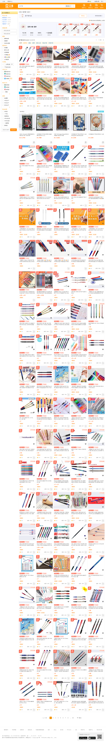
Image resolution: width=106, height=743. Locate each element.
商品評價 (44, 43)
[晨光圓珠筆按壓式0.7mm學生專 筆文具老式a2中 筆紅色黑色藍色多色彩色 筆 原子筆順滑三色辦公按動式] (44, 279)
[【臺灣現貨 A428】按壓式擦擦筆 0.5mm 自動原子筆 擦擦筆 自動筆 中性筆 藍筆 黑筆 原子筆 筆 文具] (79, 689)
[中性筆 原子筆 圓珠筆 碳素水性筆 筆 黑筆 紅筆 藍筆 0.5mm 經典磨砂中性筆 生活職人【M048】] (61, 437)
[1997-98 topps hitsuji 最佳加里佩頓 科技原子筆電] (61, 122)
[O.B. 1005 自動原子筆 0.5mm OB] (27, 153)
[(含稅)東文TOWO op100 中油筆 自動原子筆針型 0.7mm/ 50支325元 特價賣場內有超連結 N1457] (61, 374)
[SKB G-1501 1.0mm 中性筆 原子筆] (79, 437)
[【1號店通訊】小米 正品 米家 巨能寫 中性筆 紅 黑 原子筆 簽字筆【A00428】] (27, 216)
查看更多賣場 (98, 15)
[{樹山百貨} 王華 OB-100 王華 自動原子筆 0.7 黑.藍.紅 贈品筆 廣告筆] (44, 311)
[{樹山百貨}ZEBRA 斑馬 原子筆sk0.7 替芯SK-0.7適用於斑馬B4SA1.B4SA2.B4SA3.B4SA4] (61, 532)
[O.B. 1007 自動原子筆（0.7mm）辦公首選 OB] (61, 689)
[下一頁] (103, 40)
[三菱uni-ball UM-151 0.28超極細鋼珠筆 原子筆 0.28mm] (44, 153)
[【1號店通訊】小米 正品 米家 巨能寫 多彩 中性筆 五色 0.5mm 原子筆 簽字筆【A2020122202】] (96, 216)
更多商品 (101, 111)
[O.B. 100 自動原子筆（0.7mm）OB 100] (27, 406)
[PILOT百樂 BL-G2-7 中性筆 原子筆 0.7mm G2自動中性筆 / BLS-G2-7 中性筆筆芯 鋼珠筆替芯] (61, 342)
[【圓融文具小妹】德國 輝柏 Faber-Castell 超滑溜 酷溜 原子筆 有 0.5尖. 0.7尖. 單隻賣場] (96, 279)
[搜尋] (73, 6)
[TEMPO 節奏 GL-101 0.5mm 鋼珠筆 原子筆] (27, 563)
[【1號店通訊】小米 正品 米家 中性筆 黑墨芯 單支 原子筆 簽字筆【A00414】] (79, 216)
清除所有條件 (6, 129)
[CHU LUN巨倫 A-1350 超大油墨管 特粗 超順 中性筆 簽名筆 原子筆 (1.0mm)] (96, 689)
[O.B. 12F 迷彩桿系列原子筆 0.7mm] (96, 563)
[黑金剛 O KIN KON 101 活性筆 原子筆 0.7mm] (96, 626)
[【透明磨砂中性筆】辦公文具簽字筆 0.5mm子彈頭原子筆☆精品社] (44, 500)
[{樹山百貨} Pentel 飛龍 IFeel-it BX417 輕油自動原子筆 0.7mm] (44, 374)
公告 (4, 1)
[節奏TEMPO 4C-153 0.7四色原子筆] (96, 311)
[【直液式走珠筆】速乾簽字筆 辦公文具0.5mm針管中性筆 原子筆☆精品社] (79, 54)
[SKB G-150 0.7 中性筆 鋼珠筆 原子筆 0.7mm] (96, 85)
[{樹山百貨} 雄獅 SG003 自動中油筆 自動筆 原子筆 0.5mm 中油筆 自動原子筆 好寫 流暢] (27, 342)
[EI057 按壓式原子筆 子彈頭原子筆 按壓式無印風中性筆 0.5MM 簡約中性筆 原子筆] (96, 406)
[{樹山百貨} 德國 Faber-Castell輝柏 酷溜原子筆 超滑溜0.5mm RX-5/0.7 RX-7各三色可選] (96, 469)
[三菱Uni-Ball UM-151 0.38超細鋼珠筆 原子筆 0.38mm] (79, 406)
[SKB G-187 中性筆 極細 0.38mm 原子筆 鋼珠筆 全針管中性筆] (96, 342)
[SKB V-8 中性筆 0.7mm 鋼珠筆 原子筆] (79, 658)
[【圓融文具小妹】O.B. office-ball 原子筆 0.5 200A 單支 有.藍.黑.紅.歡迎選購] (27, 595)
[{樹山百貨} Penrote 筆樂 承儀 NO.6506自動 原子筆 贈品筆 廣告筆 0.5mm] (96, 248)
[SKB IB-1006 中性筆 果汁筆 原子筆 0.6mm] (96, 374)
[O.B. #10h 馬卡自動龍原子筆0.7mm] (79, 185)
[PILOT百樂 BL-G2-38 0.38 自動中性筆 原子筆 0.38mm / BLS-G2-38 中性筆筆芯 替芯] (27, 85)
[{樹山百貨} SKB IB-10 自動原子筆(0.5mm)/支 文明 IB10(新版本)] (27, 311)
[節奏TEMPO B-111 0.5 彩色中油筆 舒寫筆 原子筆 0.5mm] (44, 185)
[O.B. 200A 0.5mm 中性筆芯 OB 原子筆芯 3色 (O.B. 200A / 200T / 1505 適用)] (79, 153)
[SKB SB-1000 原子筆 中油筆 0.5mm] (79, 279)
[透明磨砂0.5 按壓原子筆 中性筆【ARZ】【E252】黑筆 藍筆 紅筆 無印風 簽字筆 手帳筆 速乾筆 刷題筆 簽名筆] (61, 658)
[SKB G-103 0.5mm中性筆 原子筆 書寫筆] (44, 342)
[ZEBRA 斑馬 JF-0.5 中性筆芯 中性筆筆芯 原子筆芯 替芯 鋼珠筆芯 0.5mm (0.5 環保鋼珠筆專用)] (96, 595)
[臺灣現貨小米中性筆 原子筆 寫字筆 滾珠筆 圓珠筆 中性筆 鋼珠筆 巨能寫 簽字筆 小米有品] (44, 216)
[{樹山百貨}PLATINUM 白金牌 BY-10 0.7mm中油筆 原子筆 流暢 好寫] (79, 595)
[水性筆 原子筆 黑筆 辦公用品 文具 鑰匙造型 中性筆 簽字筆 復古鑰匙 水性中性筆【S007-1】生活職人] (61, 563)
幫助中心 (10, 1)
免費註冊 (96, 1)
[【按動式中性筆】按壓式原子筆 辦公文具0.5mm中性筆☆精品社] (79, 85)
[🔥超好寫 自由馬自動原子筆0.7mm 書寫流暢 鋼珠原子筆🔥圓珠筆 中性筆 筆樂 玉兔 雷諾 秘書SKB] (96, 185)
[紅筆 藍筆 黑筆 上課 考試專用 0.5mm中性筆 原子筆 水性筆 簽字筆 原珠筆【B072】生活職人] (44, 54)
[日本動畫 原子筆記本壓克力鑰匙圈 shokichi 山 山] (44, 122)
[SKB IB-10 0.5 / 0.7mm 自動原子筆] (96, 153)
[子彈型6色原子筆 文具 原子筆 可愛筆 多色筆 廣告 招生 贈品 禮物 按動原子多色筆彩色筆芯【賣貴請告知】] (44, 85)
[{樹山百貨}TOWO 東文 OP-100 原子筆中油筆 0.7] (44, 626)
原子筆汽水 (28, 16)
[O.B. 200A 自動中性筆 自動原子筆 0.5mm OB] (27, 54)
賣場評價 (51, 43)
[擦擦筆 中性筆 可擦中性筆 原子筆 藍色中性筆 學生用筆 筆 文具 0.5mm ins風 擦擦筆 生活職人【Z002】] (79, 500)
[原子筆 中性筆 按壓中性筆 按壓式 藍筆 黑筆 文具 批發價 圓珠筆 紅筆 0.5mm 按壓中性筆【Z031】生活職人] (96, 54)
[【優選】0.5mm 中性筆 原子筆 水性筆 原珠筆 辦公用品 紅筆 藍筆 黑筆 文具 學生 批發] (27, 248)
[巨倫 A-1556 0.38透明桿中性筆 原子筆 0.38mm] (44, 689)
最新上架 (38, 43)
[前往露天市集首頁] (9, 6)
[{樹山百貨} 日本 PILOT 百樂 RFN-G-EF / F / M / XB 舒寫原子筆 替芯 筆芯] (27, 437)
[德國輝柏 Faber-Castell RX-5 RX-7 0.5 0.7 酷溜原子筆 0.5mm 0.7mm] (61, 279)
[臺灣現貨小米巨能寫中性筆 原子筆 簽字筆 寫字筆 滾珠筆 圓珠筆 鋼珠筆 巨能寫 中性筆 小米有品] (61, 216)
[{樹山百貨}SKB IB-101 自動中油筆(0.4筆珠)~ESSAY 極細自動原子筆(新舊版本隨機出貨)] (79, 469)
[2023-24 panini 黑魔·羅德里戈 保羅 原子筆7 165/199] (27, 122)
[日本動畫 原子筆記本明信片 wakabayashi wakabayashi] (79, 122)
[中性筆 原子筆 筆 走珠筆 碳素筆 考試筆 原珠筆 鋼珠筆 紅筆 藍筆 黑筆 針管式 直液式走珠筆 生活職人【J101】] (79, 311)
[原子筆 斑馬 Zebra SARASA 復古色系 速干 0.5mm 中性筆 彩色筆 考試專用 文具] (27, 279)
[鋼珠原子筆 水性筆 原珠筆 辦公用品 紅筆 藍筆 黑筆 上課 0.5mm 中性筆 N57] (61, 406)
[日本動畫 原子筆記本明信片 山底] (96, 122)
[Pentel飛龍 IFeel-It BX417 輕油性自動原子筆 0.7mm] (27, 469)
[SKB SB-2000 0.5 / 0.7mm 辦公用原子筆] (96, 532)
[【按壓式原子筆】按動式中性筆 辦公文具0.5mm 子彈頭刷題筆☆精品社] (44, 595)
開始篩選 (13, 129)
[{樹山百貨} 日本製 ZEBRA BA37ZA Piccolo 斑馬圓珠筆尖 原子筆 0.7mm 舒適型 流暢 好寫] (96, 500)
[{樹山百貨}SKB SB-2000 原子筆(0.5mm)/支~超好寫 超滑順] (27, 532)
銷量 (33, 43)
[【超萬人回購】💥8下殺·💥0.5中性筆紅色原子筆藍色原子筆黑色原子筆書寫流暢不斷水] (44, 248)
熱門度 (25, 43)
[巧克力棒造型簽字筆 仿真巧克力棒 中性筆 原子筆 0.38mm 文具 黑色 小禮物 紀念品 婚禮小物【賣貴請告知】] (44, 437)
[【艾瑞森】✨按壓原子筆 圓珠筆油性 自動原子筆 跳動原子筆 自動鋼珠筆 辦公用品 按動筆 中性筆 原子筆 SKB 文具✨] (27, 374)
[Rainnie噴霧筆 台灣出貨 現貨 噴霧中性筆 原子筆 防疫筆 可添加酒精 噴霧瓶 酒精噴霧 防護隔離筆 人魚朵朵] (79, 342)
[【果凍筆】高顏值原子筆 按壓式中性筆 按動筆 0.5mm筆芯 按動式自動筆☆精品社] (79, 374)
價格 (29, 43)
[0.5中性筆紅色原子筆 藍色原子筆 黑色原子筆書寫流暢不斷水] (79, 248)
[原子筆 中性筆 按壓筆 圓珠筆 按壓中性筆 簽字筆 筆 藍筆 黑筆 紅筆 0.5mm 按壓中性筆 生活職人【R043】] (61, 85)
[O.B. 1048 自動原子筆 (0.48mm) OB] (44, 469)
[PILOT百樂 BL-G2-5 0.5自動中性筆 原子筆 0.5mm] (61, 595)
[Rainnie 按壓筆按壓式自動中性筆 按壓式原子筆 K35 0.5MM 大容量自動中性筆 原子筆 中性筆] (44, 406)
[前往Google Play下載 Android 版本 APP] (83, 738)
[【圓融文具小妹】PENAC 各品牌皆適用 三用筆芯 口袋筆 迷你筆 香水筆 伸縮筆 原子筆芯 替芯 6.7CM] (96, 658)
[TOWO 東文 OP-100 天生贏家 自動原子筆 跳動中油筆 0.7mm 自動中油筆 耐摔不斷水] (61, 54)
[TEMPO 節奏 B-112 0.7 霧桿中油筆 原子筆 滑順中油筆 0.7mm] (27, 185)
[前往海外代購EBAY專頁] (89, 1)
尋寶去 (83, 15)
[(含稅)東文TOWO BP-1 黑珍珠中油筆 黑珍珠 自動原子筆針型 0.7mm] (61, 500)
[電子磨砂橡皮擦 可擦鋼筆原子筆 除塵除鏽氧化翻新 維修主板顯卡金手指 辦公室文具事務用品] (61, 153)
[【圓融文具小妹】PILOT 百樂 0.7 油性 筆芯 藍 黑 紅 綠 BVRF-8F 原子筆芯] (96, 437)
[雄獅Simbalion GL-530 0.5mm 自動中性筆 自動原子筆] (27, 658)
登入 (102, 1)
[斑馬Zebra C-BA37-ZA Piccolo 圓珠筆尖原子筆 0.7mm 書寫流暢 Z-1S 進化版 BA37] (27, 500)
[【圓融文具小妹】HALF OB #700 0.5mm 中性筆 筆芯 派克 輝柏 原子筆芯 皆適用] (61, 311)
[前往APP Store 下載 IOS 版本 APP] (92, 738)
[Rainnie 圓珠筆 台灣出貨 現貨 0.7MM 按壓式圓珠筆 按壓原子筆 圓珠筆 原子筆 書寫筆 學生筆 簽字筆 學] (61, 469)
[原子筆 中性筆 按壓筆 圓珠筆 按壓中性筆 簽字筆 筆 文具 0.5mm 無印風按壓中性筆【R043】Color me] (61, 185)
